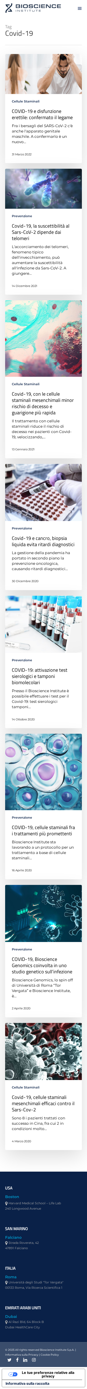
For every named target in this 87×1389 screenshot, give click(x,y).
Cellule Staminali (25, 101)
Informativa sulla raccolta (27, 1383)
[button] (79, 8)
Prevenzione (22, 216)
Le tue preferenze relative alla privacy (48, 1374)
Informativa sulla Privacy (21, 1354)
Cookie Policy (50, 1354)
